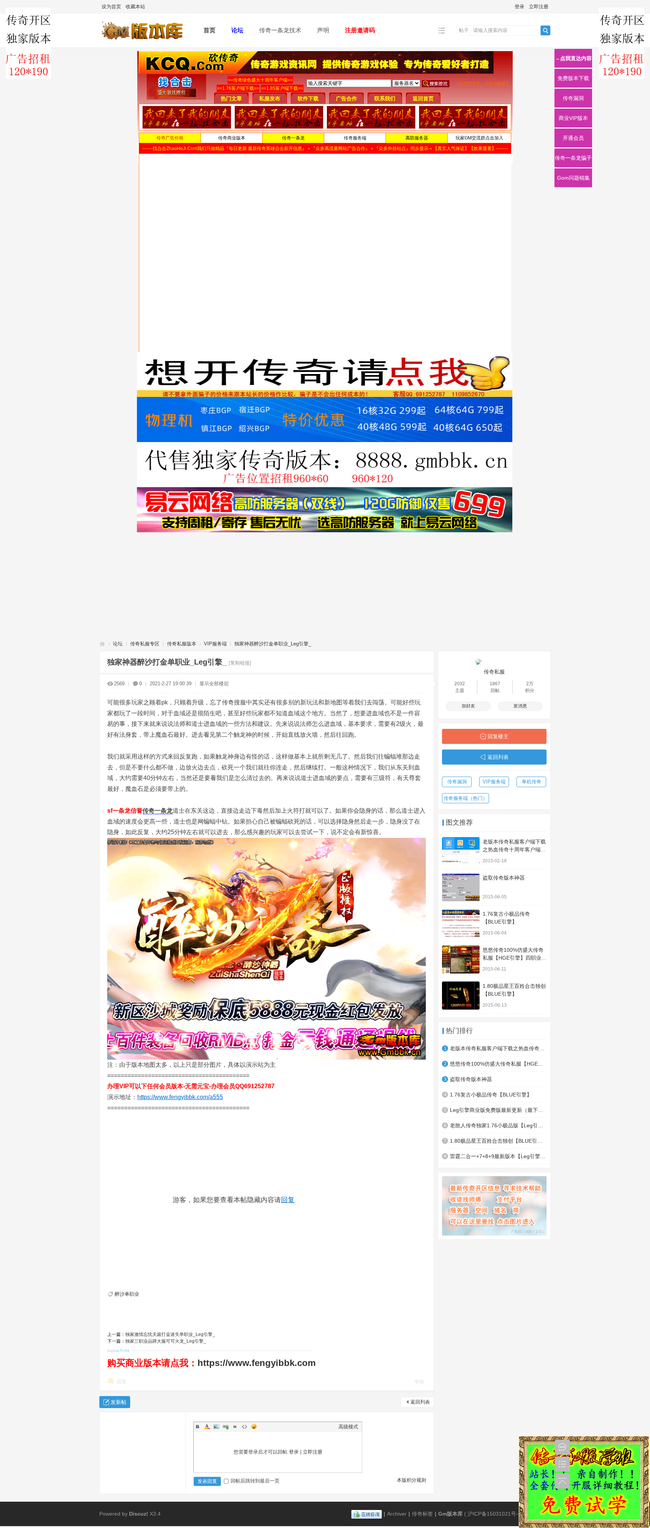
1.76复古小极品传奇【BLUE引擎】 (491, 1095)
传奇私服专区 (144, 644)
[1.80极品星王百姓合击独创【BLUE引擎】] (461, 995)
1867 (495, 683)
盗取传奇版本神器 (504, 878)
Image (216, 1426)
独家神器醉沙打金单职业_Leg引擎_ (272, 644)
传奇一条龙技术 (280, 30)
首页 (210, 30)
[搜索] (545, 30)
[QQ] (366, 1514)
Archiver (397, 1514)
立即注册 (538, 6)
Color (207, 1426)
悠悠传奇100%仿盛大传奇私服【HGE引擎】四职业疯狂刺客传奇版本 (515, 958)
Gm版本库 (450, 1514)
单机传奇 (531, 781)
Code (244, 1426)
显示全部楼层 (214, 683)
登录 (519, 6)
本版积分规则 (411, 1480)
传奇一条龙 (158, 810)
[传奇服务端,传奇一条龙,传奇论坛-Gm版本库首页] (145, 42)
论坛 (237, 30)
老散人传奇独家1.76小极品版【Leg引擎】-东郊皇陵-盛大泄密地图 (498, 1125)
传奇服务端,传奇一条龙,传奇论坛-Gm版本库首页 (102, 643)
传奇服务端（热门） (465, 798)
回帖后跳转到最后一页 (255, 1481)
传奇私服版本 (181, 644)
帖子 (464, 30)
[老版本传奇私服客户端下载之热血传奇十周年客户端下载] (461, 851)
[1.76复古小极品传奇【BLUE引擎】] (461, 923)
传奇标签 (422, 1514)
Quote (235, 1426)
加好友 (468, 706)
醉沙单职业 (127, 1294)
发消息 (520, 706)
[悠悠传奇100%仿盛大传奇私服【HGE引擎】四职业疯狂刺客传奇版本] (461, 959)
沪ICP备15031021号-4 (494, 1514)
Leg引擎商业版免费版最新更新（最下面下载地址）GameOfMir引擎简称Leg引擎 (498, 1110)
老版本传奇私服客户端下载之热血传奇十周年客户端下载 (514, 849)
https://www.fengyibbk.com (256, 1363)
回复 (288, 1200)
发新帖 (118, 1402)
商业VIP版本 (573, 118)
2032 (459, 683)
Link (225, 1426)
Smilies (254, 1426)
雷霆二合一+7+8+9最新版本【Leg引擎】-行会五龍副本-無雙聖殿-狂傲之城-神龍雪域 (498, 1156)
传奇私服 (494, 672)
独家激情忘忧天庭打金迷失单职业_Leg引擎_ (170, 1334)
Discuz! (138, 1514)
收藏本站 (135, 6)
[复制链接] (240, 663)
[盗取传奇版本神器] (461, 887)
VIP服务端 (215, 644)
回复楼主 (498, 736)
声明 (323, 30)
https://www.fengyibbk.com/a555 (180, 1097)
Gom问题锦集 (573, 178)
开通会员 (573, 138)
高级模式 (348, 1427)
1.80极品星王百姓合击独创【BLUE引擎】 (498, 1141)
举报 (419, 1381)
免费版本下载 (573, 78)
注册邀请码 (360, 30)
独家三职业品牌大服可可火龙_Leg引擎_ (165, 1341)
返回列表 (420, 1402)
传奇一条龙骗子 (573, 158)
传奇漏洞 (457, 781)
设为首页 (111, 6)
